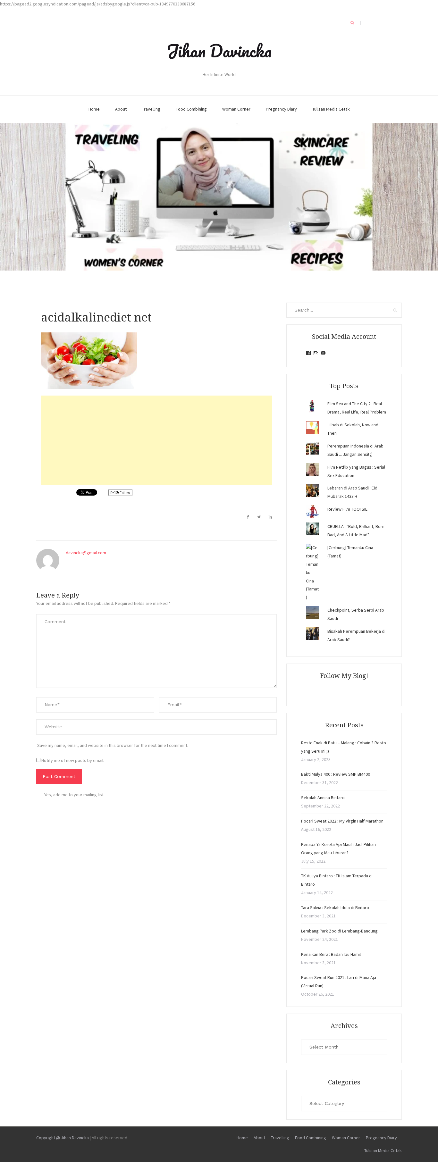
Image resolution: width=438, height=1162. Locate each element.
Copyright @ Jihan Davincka (62, 1138)
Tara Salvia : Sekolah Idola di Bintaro (335, 907)
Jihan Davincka (219, 51)
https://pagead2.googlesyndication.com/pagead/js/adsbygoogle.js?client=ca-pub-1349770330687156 (97, 4)
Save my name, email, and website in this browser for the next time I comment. (112, 745)
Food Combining (191, 109)
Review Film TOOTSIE (347, 509)
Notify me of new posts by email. (72, 760)
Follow (124, 492)
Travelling (151, 109)
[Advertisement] (156, 440)
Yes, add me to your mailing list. (74, 795)
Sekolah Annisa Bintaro (323, 797)
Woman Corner (236, 109)
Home (94, 109)
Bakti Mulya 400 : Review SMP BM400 (335, 774)
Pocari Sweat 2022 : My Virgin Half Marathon (342, 821)
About (121, 109)
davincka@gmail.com (86, 553)
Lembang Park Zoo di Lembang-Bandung (339, 931)
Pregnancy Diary (281, 109)
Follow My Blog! (344, 676)
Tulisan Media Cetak (331, 109)
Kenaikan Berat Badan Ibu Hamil (331, 954)
